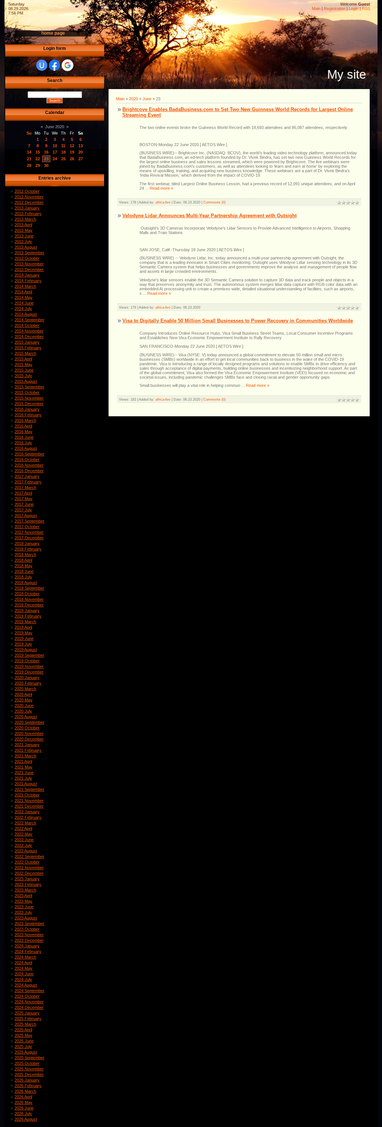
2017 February (28, 482)
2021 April (23, 761)
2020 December (29, 739)
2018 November (29, 599)
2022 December (29, 873)
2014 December (29, 336)
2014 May (23, 297)
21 (29, 159)
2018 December (29, 605)
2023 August (26, 918)
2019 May (23, 633)
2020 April (23, 694)
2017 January (27, 476)
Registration (334, 8)
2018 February (28, 549)
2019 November (29, 666)
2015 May (23, 364)
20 (80, 152)
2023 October (27, 929)
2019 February (28, 616)
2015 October (27, 392)
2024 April (23, 962)
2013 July (23, 241)
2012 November (29, 197)
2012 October (27, 191)
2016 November (29, 465)
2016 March (25, 420)
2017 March (25, 487)
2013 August (26, 247)
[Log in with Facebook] (54, 65)
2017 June (24, 504)
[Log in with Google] (67, 65)
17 (55, 152)
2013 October (27, 258)
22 (37, 159)
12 (72, 145)
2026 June (24, 1108)
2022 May (23, 834)
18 (63, 152)
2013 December (29, 269)
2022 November (29, 867)
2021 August (26, 784)
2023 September (29, 923)
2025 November (29, 1069)
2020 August (26, 716)
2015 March (25, 353)
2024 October (27, 996)
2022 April (23, 828)
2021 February (28, 750)
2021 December (29, 806)
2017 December (29, 538)
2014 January (27, 275)
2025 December (29, 1074)
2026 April (23, 1097)
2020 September (29, 722)
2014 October (27, 325)
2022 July (23, 845)
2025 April (23, 1029)
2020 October (27, 728)
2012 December (29, 202)
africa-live (163, 202)
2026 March (25, 1091)
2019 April (23, 627)
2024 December (29, 1007)
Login (353, 8)
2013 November (29, 264)
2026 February (28, 1085)
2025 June (24, 1041)
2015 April (23, 359)
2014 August (26, 314)
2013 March (25, 219)
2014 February (28, 280)
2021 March (25, 756)
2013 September (29, 252)
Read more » (161, 188)
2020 (133, 99)
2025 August (26, 1052)
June (147, 99)
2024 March (25, 957)
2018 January (27, 543)
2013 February (28, 213)
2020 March (25, 688)
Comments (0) (214, 202)
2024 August (26, 985)
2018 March (25, 554)
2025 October (27, 1063)
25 (63, 159)
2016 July (23, 443)
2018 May (23, 566)
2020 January (27, 677)
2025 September (29, 1057)
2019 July (23, 644)
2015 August (26, 381)
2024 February (28, 951)
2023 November (29, 934)
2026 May (23, 1102)
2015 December (29, 403)
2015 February (28, 347)
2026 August (26, 1119)
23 (46, 159)
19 (72, 152)
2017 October (27, 526)
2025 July (23, 1046)
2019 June (24, 638)
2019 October (27, 661)
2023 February (28, 884)
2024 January (27, 946)
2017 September (29, 521)
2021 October (27, 795)
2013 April (23, 224)
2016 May (23, 431)
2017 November (29, 532)
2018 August (26, 582)
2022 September (29, 856)
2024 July (23, 979)
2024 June (24, 974)
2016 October (27, 459)
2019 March (25, 621)
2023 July (23, 912)
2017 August (26, 515)
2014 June (24, 303)
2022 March (25, 823)
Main (316, 8)
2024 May (23, 968)
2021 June (24, 772)
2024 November (29, 1002)
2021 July (23, 778)
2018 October (27, 593)
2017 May (23, 498)
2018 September (29, 588)
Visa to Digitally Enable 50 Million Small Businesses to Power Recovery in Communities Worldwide (237, 320)
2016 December (29, 470)
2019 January (27, 610)
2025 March (25, 1024)
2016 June (24, 437)
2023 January (27, 879)
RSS (366, 8)
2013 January (27, 208)
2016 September (29, 454)
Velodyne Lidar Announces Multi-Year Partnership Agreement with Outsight (209, 215)
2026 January (27, 1080)
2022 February (28, 817)
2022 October (27, 862)
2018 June (24, 571)
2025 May (23, 1035)
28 (29, 165)
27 (80, 159)
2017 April (23, 493)
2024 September (29, 990)
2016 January (27, 409)
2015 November (29, 398)
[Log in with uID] (41, 65)
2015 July (23, 375)
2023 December (29, 940)
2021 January (27, 744)
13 (80, 145)
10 (55, 145)
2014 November (29, 331)
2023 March (25, 890)
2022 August (26, 851)
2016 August (26, 448)
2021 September (29, 789)
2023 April (23, 895)
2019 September (29, 655)
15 (37, 152)
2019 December (29, 672)
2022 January (27, 811)
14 (29, 152)
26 (72, 159)
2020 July (23, 711)
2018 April (23, 560)
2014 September (29, 320)
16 (46, 152)
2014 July (23, 308)
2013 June (24, 236)
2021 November (29, 800)
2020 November (29, 733)
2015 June (24, 370)
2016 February (28, 415)
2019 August (26, 649)
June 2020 (54, 126)
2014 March (25, 286)
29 (37, 165)
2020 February (28, 683)
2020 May (23, 700)
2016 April (23, 426)
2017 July (23, 510)
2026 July (23, 1113)
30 (46, 165)
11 (63, 145)
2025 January (27, 1013)
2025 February (28, 1018)
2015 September (29, 387)
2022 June (24, 839)
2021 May (23, 767)
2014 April (23, 292)
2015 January (27, 342)
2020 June (24, 705)
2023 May (23, 901)
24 (55, 159)
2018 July (23, 577)
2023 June (24, 907)
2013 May (23, 230)
